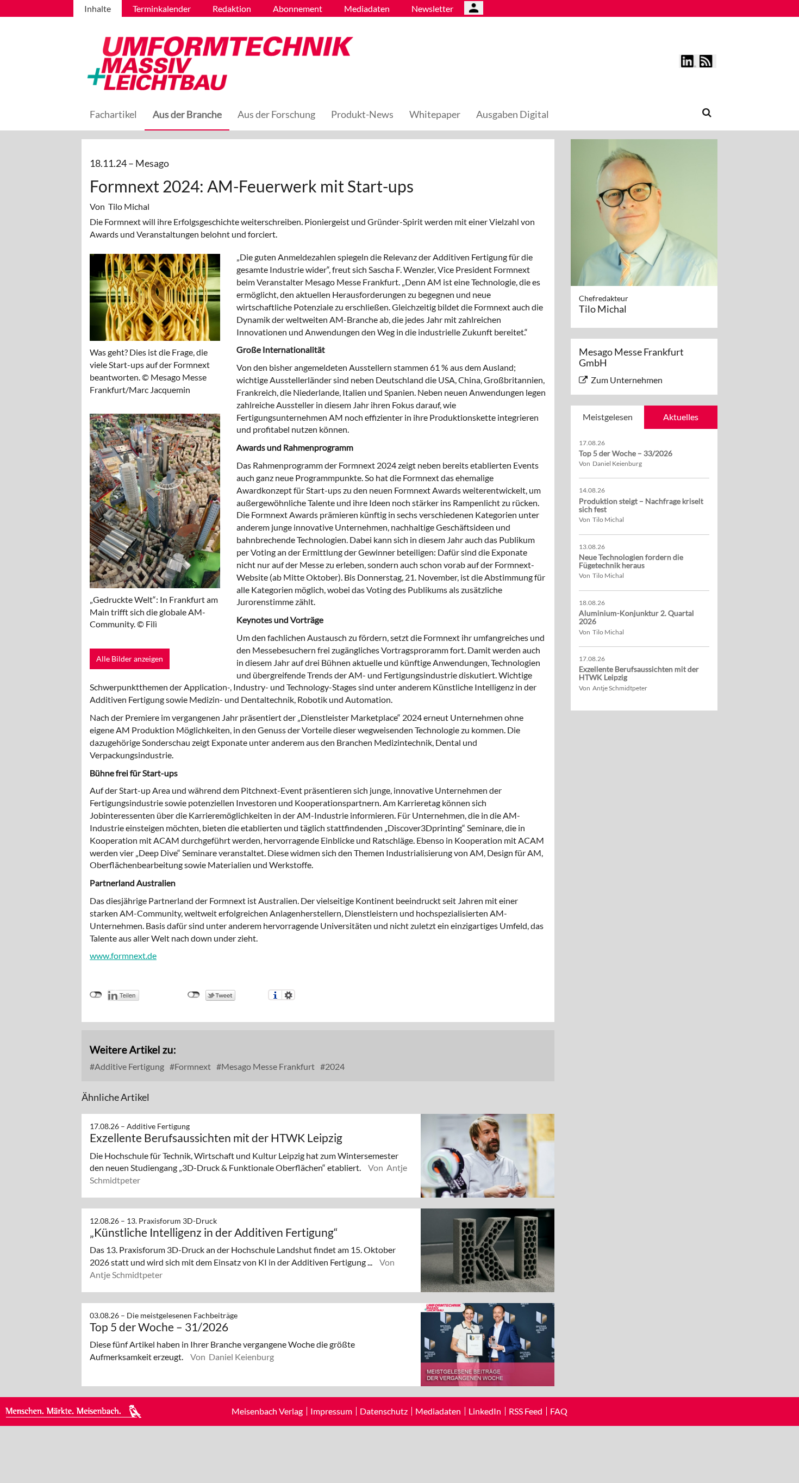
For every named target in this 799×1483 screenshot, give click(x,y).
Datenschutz (384, 1411)
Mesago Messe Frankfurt (267, 1066)
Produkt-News (362, 114)
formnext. (129, 955)
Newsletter (432, 8)
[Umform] (217, 61)
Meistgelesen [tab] (608, 417)
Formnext (192, 1066)
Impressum (331, 1411)
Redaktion (232, 8)
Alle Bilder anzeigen (129, 658)
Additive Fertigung (128, 1066)
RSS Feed (525, 1411)
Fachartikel (113, 114)
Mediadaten (367, 8)
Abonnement (297, 8)
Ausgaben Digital (512, 114)
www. (100, 955)
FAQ (558, 1411)
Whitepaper (434, 114)
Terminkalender (162, 8)
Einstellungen (288, 994)
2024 (334, 1066)
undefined (96, 995)
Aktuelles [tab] (680, 417)
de (152, 955)
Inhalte (97, 8)
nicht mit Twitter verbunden (194, 995)
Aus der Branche (187, 114)
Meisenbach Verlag (267, 1411)
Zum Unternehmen (627, 380)
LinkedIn (485, 1411)
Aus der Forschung (276, 114)
